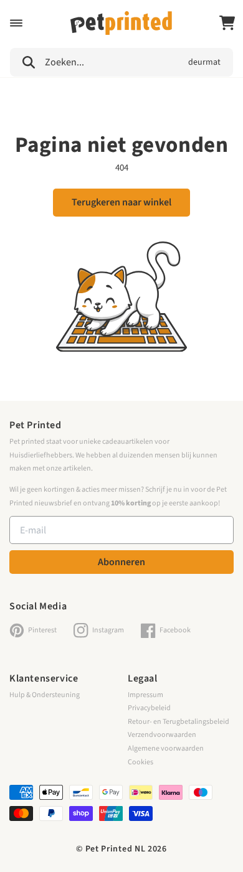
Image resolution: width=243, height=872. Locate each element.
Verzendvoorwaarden (162, 734)
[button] (16, 23)
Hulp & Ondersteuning (44, 695)
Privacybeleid (149, 708)
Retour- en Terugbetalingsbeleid (178, 721)
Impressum (145, 695)
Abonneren (121, 562)
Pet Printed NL (115, 849)
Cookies (140, 762)
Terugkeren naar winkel (121, 202)
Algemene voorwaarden (166, 748)
